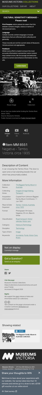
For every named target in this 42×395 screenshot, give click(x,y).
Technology (20, 228)
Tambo (18, 205)
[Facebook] (5, 273)
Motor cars (27, 221)
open (17, 296)
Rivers (18, 238)
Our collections (10, 6)
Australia (31, 205)
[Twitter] (9, 273)
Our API (23, 6)
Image (18, 232)
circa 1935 (20, 207)
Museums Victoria (20, 2)
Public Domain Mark (28, 118)
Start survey (9, 391)
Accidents (19, 235)
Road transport (21, 219)
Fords (26, 235)
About (33, 6)
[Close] (39, 373)
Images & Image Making (24, 191)
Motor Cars (33, 235)
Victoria (24, 205)
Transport (19, 193)
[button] (21, 11)
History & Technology (23, 225)
